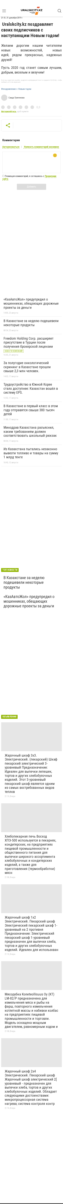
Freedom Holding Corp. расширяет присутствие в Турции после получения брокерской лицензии (28, 342)
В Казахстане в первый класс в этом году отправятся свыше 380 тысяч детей (31, 410)
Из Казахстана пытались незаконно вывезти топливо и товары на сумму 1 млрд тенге (31, 453)
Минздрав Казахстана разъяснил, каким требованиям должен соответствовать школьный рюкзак (30, 431)
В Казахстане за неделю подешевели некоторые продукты (31, 323)
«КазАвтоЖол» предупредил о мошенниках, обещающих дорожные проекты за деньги (31, 303)
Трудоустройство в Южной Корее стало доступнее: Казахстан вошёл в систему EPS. (31, 388)
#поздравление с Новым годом (16, 89)
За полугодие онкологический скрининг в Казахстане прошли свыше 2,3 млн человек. (27, 367)
